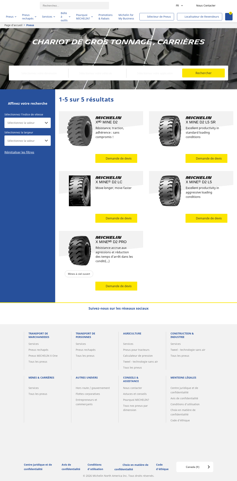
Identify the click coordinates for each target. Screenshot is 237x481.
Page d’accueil (13, 25)
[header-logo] (20, 5)
